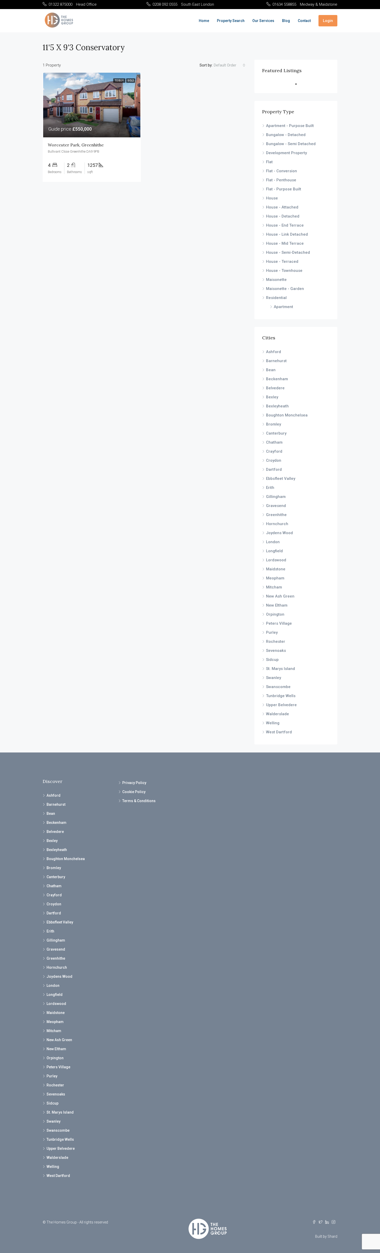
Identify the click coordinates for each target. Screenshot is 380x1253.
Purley (272, 632)
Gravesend (276, 505)
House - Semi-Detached (288, 252)
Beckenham (277, 379)
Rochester (275, 641)
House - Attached (282, 207)
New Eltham (276, 605)
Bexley (272, 397)
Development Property (286, 153)
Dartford (274, 469)
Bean (271, 370)
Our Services (263, 21)
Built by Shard (326, 1236)
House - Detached (282, 216)
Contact (304, 21)
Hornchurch (277, 523)
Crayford (274, 451)
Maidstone (275, 569)
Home (204, 21)
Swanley (273, 677)
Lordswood (276, 560)
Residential (276, 297)
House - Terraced (282, 261)
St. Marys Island (280, 668)
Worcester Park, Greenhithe (76, 144)
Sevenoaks (276, 650)
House (272, 198)
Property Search (231, 21)
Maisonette (276, 279)
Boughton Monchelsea (287, 415)
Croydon (273, 460)
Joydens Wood (279, 533)
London (273, 542)
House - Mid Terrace (285, 243)
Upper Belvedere (281, 705)
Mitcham (274, 587)
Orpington (275, 614)
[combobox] (229, 65)
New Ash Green (280, 596)
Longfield (274, 551)
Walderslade (277, 714)
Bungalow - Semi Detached (291, 143)
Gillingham (276, 496)
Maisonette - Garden (285, 288)
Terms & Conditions (139, 801)
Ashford (273, 351)
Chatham (274, 442)
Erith (270, 487)
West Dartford (279, 732)
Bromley (273, 424)
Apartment (283, 306)
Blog (286, 21)
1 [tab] (298, 84)
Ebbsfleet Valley (280, 478)
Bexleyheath (277, 406)
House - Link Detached (287, 234)
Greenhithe (276, 514)
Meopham (275, 578)
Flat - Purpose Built (283, 189)
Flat (269, 162)
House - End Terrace (285, 225)
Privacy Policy (134, 783)
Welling (272, 723)
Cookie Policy (134, 792)
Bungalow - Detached (286, 134)
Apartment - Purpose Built (290, 125)
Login (328, 20)
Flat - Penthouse (281, 180)
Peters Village (279, 623)
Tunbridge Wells (280, 695)
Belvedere (275, 388)
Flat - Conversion (281, 171)
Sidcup (272, 659)
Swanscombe (278, 686)
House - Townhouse (284, 270)
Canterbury (276, 433)
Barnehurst (276, 361)
